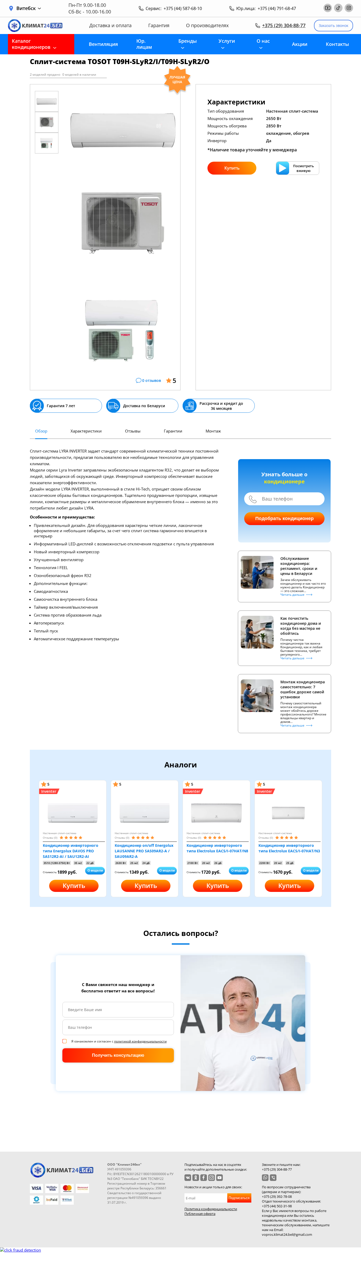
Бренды (187, 41)
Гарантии (173, 431)
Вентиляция (103, 44)
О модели (95, 870)
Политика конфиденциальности (210, 1209)
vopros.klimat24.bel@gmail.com (287, 1234)
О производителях (207, 25)
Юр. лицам (144, 44)
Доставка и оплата (110, 25)
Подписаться (239, 1198)
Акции (299, 44)
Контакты (337, 44)
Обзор (41, 431)
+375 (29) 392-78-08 (277, 1196)
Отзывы (133, 431)
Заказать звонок (333, 25)
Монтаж (213, 431)
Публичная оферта (199, 1213)
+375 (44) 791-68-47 (277, 8)
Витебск (26, 8)
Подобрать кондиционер (284, 518)
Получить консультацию (118, 1055)
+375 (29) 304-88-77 (284, 25)
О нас (263, 41)
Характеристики (86, 431)
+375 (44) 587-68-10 (183, 8)
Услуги (227, 41)
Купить (232, 168)
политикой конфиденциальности (140, 1041)
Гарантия (158, 25)
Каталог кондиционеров (31, 44)
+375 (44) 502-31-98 (277, 1206)
